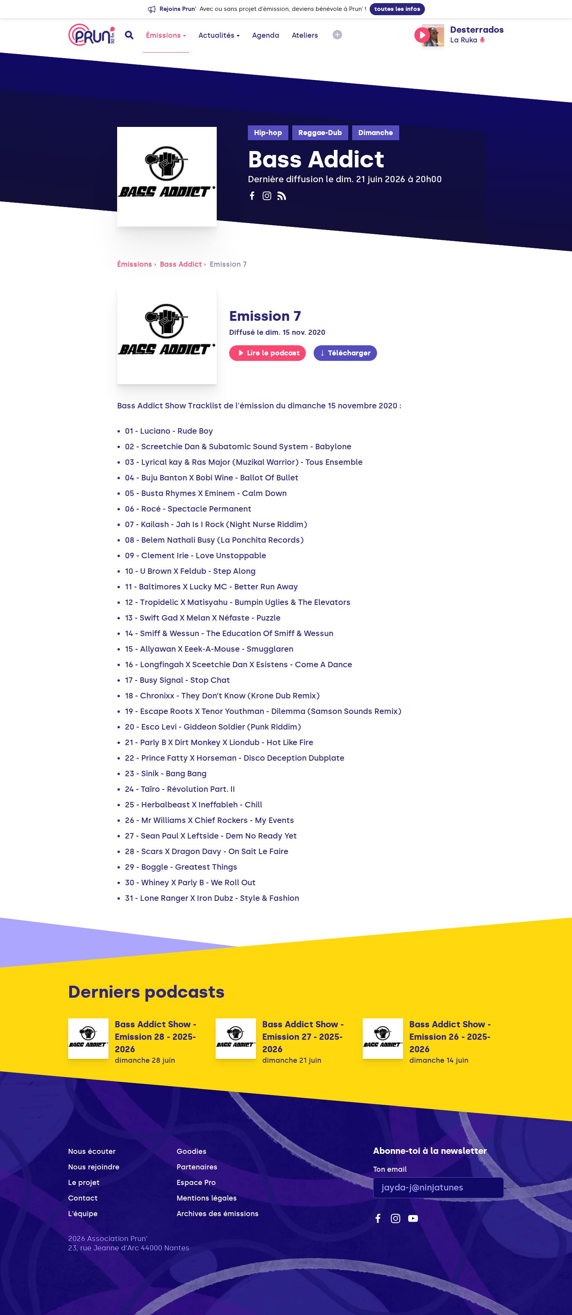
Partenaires (197, 1167)
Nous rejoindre (93, 1167)
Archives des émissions (218, 1214)
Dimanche (375, 132)
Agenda (265, 35)
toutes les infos (397, 8)
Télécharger (349, 353)
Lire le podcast (273, 353)
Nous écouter (92, 1151)
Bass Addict (181, 264)
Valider (477, 1188)
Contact (83, 1198)
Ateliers (305, 35)
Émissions (163, 35)
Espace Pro (196, 1182)
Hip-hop (268, 132)
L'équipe (83, 1214)
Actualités (216, 35)
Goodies (192, 1151)
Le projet (84, 1182)
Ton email (390, 1169)
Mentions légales (207, 1198)
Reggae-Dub (320, 132)
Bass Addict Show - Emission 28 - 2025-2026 (155, 1037)
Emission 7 (228, 264)
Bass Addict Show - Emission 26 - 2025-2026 (450, 1037)
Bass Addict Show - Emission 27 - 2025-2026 (303, 1037)
